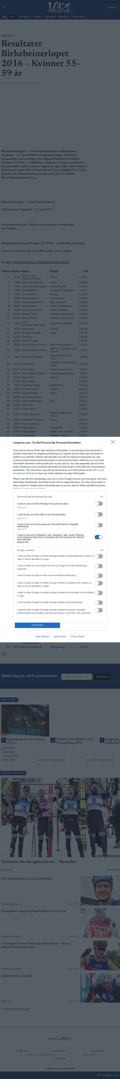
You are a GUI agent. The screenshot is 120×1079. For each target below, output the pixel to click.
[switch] (99, 503)
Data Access (60, 636)
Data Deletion (42, 636)
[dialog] (60, 539)
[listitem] (60, 496)
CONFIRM (37, 625)
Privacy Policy (78, 636)
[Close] (114, 443)
